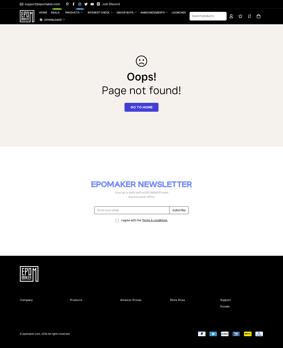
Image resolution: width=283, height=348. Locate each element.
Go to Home (141, 107)
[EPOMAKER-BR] (27, 16)
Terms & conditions (154, 220)
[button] (258, 16)
